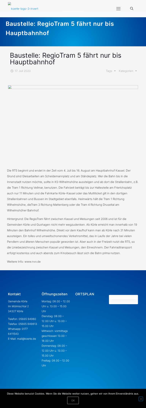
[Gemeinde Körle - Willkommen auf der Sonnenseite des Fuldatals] (23, 8)
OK (73, 400)
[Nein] (141, 399)
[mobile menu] (118, 8)
